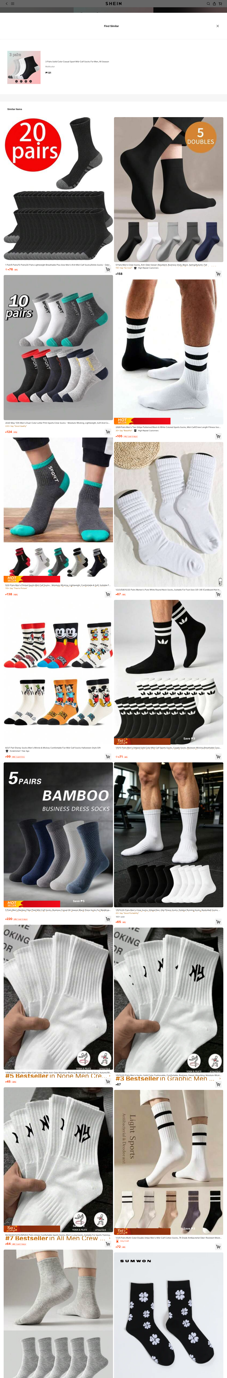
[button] (108, 269)
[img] (58, 579)
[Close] (217, 26)
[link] (58, 265)
